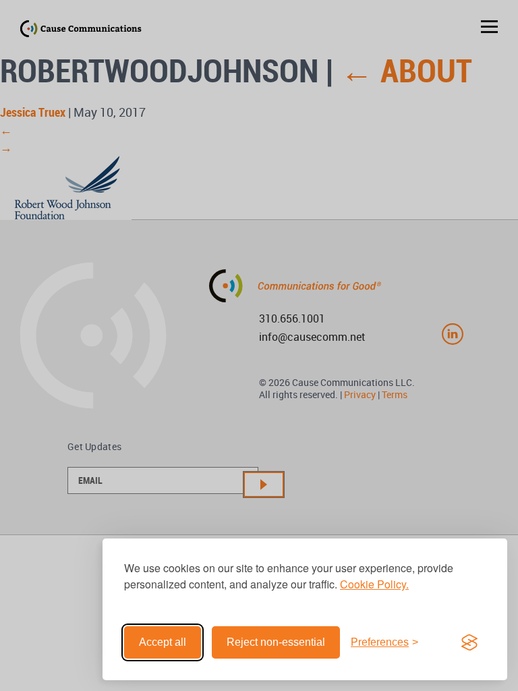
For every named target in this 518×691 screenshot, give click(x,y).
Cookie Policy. (374, 584)
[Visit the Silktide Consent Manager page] (469, 642)
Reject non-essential (276, 642)
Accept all (162, 642)
